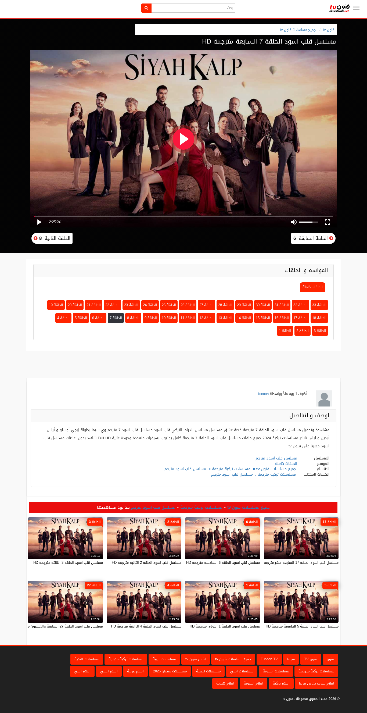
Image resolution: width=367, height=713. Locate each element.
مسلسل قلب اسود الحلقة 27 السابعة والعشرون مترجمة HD (58, 626)
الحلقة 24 (150, 305)
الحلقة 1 (285, 330)
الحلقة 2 (302, 330)
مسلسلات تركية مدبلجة (126, 659)
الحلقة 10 (169, 318)
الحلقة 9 (151, 318)
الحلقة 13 (225, 318)
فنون (330, 659)
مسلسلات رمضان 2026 (170, 671)
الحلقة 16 (282, 318)
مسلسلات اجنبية (208, 671)
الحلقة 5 (81, 318)
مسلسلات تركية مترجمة (231, 469)
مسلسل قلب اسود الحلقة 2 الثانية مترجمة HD (146, 562)
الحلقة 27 (206, 305)
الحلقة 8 (133, 318)
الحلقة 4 (63, 318)
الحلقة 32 (300, 305)
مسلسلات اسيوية (276, 671)
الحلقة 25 (169, 305)
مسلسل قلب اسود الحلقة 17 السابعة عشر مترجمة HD (298, 562)
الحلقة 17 (300, 318)
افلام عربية (135, 671)
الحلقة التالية (54, 238)
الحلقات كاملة (313, 287)
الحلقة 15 (263, 318)
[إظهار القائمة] (356, 7)
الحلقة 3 (320, 330)
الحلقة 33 (319, 305)
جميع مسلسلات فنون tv (298, 29)
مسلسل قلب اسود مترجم (185, 469)
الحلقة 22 (112, 305)
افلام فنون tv (195, 659)
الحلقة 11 (188, 318)
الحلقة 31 (282, 305)
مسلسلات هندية (86, 659)
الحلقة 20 (75, 305)
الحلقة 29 (244, 305)
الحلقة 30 (263, 305)
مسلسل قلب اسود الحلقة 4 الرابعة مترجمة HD (146, 626)
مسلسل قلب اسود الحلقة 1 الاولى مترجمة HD (225, 626)
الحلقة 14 (244, 318)
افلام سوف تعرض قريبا (316, 683)
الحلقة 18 (319, 318)
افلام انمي (82, 671)
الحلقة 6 (98, 318)
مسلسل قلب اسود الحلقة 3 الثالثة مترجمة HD (68, 562)
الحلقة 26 (188, 305)
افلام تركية (281, 683)
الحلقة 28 (225, 305)
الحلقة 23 (131, 305)
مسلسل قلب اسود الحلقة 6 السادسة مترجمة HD (223, 562)
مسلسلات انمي (241, 671)
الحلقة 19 (56, 305)
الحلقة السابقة (311, 238)
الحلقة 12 (206, 318)
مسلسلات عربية (164, 659)
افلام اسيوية (253, 683)
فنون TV (310, 659)
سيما (291, 659)
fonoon (263, 393)
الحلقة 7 (116, 318)
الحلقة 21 (94, 305)
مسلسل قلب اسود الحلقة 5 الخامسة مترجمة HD (302, 626)
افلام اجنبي (109, 671)
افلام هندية (225, 683)
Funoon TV (269, 659)
